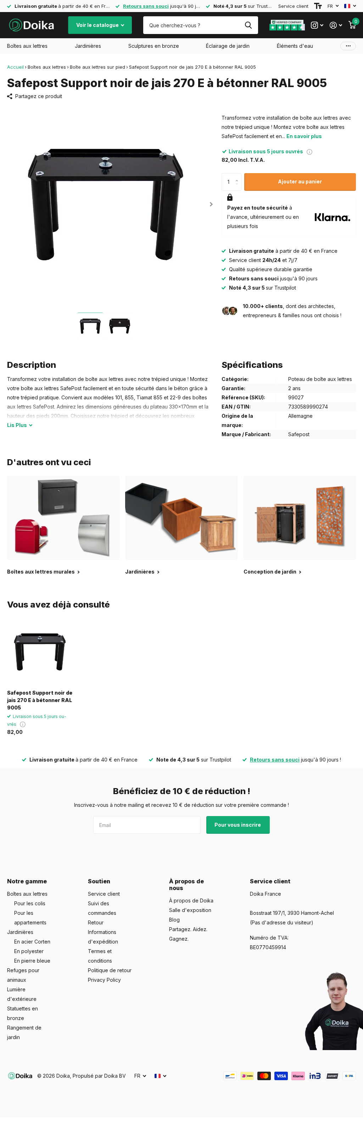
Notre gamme (27, 881)
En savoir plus (304, 136)
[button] (211, 204)
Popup (309, 151)
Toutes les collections (27, 46)
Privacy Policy (104, 980)
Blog (174, 920)
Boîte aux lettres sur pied (97, 67)
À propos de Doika (191, 900)
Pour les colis (29, 903)
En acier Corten (32, 942)
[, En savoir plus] (317, 25)
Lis (17, 425)
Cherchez (248, 25)
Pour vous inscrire (238, 825)
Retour (96, 922)
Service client (293, 6)
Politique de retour (110, 970)
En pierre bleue (32, 961)
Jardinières (20, 932)
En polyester (29, 951)
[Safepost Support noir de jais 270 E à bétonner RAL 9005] (39, 651)
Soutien (99, 881)
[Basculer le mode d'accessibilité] (318, 6)
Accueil (15, 67)
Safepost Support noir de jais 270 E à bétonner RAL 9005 (39, 700)
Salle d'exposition (190, 910)
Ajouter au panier (300, 181)
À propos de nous (186, 884)
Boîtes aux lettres (47, 67)
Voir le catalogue (98, 25)
